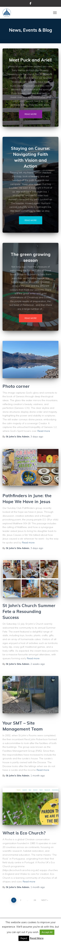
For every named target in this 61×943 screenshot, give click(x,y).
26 (35, 900)
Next (44, 900)
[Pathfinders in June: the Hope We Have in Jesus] (30, 467)
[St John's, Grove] (8, 12)
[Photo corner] (30, 359)
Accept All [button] (47, 932)
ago (36, 436)
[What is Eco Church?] (30, 806)
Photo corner (16, 386)
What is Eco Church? (24, 832)
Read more (31, 114)
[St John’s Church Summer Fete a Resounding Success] (30, 578)
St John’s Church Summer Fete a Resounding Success (29, 611)
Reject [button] (24, 938)
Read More (37, 938)
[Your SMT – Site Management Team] (30, 694)
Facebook (30, 4)
